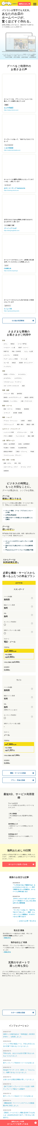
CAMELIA (7, 268)
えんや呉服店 (8, 108)
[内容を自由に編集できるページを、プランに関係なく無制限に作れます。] (32, 598)
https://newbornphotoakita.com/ (12, 150)
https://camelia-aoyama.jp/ (11, 270)
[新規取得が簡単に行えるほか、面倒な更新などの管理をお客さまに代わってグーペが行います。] (32, 606)
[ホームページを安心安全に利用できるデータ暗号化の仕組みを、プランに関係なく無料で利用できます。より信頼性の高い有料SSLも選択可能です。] (32, 707)
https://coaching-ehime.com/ (11, 190)
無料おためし (23, 4)
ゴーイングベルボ (10, 228)
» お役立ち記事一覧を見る (26, 921)
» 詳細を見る (7, 938)
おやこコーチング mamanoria (14, 188)
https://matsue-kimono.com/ (11, 110)
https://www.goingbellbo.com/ (11, 230)
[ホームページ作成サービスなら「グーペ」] (10, 3)
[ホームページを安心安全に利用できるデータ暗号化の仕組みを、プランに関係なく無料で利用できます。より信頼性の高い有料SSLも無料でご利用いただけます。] (32, 615)
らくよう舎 (8, 308)
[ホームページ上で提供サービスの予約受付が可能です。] (32, 623)
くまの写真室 (8, 148)
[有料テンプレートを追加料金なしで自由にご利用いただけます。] (32, 632)
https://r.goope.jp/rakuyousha (11, 311)
